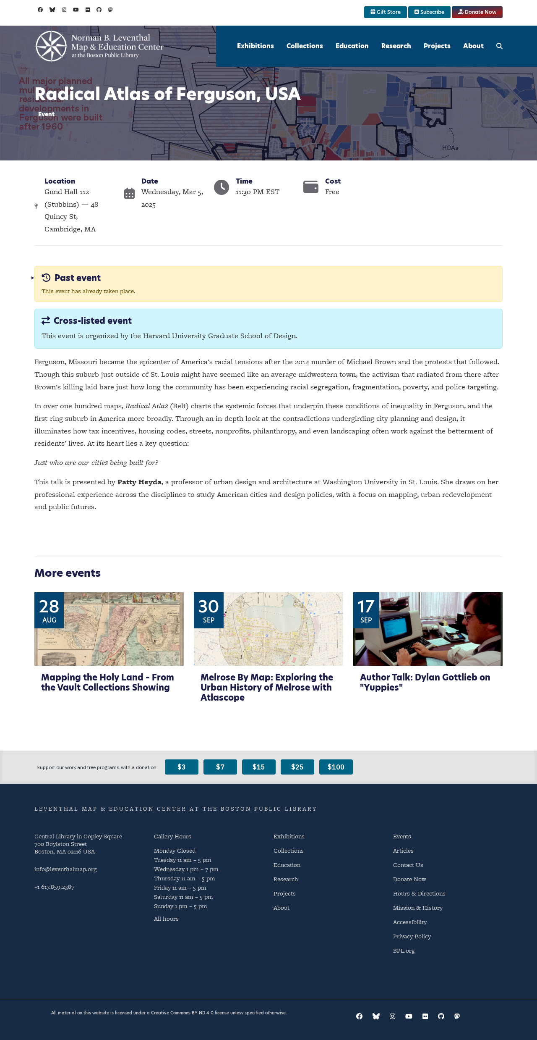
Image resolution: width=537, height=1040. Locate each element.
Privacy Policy (412, 936)
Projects (437, 46)
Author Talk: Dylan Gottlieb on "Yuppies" (425, 682)
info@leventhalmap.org (65, 868)
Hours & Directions (419, 893)
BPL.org (403, 950)
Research (396, 46)
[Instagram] (64, 9)
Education (352, 46)
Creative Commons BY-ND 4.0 (182, 1013)
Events (402, 836)
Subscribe (431, 12)
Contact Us (408, 864)
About (473, 46)
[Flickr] (88, 9)
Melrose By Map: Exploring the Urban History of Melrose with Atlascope (267, 688)
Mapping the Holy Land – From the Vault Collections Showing (107, 682)
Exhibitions (255, 46)
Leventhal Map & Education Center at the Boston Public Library (175, 808)
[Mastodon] (110, 9)
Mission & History (418, 907)
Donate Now (480, 12)
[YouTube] (76, 9)
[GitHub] (99, 9)
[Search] (499, 46)
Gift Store (388, 12)
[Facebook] (40, 9)
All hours (166, 918)
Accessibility (410, 921)
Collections (305, 46)
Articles (403, 850)
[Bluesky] (52, 9)
